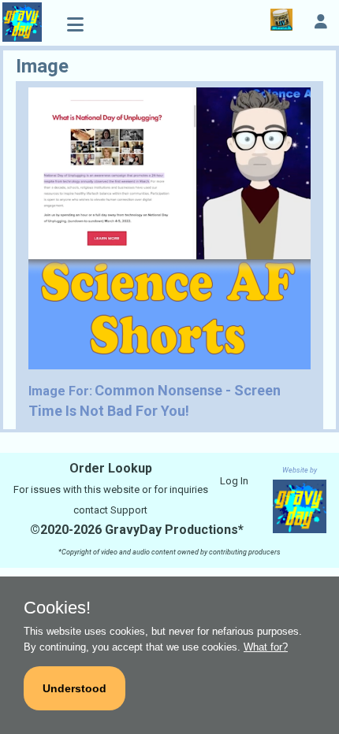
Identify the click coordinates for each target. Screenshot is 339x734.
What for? (266, 647)
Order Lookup (110, 468)
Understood (74, 688)
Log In (234, 481)
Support (128, 510)
